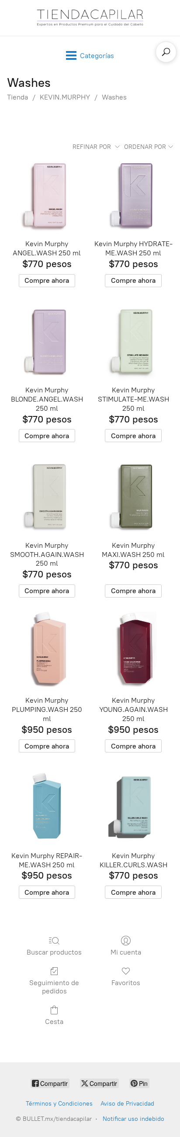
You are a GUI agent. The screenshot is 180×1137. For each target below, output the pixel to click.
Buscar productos (54, 952)
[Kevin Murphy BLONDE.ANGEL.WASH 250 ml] (47, 341)
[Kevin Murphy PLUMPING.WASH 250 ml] (47, 651)
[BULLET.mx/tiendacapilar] (90, 17)
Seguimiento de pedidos (54, 987)
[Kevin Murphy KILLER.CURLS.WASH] (133, 806)
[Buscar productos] (166, 52)
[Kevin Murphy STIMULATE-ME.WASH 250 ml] (133, 341)
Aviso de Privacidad (127, 1103)
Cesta (54, 1021)
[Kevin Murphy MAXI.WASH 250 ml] (133, 496)
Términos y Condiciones (59, 1103)
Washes (114, 97)
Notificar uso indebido (133, 1119)
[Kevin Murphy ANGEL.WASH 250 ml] (47, 194)
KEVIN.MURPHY (65, 97)
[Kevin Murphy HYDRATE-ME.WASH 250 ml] (133, 194)
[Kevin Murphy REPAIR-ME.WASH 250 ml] (47, 806)
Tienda (17, 97)
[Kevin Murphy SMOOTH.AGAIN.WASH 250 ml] (47, 496)
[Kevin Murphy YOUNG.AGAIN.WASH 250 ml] (133, 651)
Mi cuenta (126, 952)
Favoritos (125, 983)
